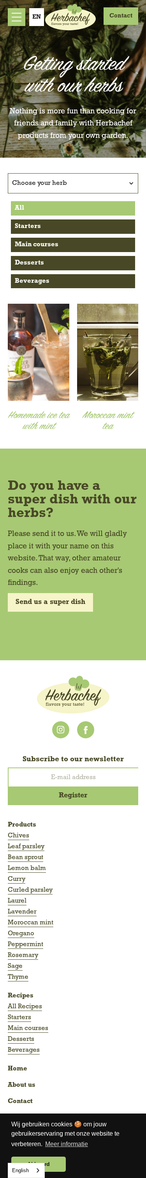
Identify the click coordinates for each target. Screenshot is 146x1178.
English (20, 1170)
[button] (36, 17)
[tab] (73, 208)
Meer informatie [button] (66, 1144)
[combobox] (26, 1170)
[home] (68, 17)
